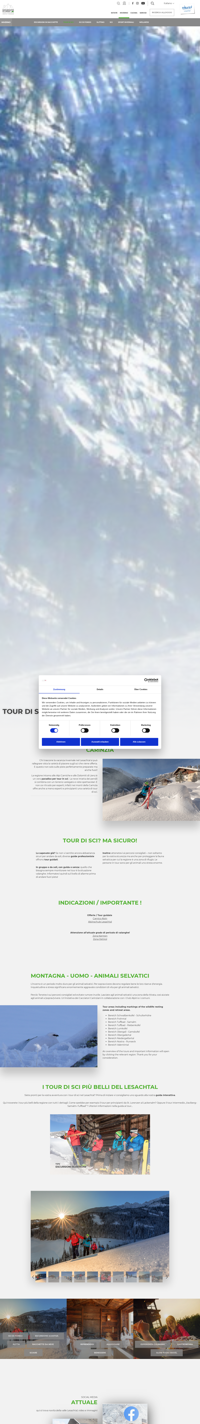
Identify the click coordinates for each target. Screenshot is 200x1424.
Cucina (167, 1333)
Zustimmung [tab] (59, 689)
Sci (111, 22)
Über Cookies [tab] (140, 689)
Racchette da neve (43, 1344)
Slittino (100, 22)
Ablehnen (60, 742)
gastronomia (185, 1344)
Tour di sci (68, 22)
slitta (16, 1344)
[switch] (85, 730)
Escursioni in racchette (46, 22)
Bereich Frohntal (117, 1018)
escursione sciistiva (46, 1336)
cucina (133, 13)
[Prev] (33, 1277)
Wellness (144, 22)
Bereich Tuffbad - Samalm (122, 1022)
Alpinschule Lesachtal (100, 922)
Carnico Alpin (100, 918)
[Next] (167, 1277)
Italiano (168, 3)
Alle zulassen (139, 742)
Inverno (124, 13)
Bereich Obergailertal (119, 1035)
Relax (100, 1333)
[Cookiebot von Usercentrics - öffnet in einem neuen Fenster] (146, 680)
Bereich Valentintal (118, 1045)
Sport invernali (126, 22)
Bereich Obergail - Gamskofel (124, 1031)
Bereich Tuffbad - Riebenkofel (124, 1025)
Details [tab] (100, 689)
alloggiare (113, 1344)
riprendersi (87, 1344)
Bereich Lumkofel (117, 1028)
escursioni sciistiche (71, 1166)
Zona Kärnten (100, 936)
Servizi (143, 13)
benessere (100, 1352)
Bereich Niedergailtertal (121, 1038)
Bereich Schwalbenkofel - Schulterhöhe (129, 1015)
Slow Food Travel (166, 1352)
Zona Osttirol (100, 939)
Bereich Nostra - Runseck (122, 1041)
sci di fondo (15, 1336)
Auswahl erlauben (100, 742)
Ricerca (162, 12)
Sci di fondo (85, 22)
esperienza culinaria (153, 1344)
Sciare (33, 1352)
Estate (114, 13)
